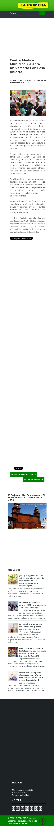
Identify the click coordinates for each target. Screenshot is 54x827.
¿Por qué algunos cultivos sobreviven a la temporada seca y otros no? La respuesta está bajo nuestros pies (31, 580)
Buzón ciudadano (19, 792)
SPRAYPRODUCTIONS (18, 823)
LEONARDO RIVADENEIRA (21, 81)
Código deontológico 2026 (22, 790)
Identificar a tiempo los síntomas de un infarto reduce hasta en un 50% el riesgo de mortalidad (31, 676)
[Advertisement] (28, 38)
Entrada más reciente (23, 474)
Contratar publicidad (20, 795)
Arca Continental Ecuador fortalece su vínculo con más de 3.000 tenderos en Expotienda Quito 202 (32, 652)
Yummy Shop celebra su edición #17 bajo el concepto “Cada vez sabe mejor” (32, 605)
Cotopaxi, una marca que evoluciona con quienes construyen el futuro (30, 626)
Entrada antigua (33, 479)
